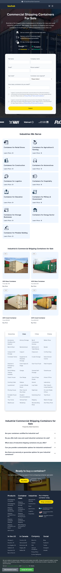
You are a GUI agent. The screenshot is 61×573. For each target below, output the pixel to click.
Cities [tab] (37, 334)
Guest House (11, 377)
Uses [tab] (24, 334)
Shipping (34, 400)
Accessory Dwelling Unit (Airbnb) (11, 342)
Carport (22, 352)
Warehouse (11, 402)
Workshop (22, 402)
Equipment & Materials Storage (23, 358)
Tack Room (47, 395)
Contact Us (36, 481)
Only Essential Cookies (10, 569)
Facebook (45, 542)
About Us (33, 540)
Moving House (12, 390)
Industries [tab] (11, 334)
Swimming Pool (36, 395)
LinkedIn (45, 550)
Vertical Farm (23, 400)
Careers (33, 542)
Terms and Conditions (13, 566)
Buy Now (24, 481)
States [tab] (49, 334)
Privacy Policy (25, 566)
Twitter (45, 545)
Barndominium (24, 347)
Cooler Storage (36, 357)
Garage (22, 370)
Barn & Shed (11, 347)
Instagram (46, 547)
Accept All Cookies (27, 569)
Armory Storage (24, 340)
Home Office (48, 377)
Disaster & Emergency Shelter (11, 365)
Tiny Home (11, 400)
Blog (44, 540)
